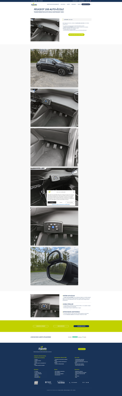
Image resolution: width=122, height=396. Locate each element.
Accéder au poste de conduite (40, 365)
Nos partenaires (57, 374)
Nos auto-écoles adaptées (59, 373)
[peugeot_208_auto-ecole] (54, 87)
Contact (79, 4)
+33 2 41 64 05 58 (74, 382)
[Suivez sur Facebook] (84, 382)
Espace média (60, 390)
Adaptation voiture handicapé (53, 4)
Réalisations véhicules (79, 371)
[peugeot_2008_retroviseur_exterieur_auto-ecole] (54, 285)
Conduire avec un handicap (39, 357)
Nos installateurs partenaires (60, 371)
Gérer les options (70, 202)
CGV (71, 390)
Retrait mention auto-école (79, 365)
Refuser (61, 202)
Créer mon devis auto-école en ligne (76, 34)
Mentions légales (67, 390)
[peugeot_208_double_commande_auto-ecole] (54, 205)
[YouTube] (35, 1)
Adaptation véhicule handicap (40, 355)
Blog (76, 377)
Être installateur (57, 372)
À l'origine (36, 371)
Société (68, 4)
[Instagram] (33, 1)
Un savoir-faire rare (38, 372)
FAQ (76, 374)
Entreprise (36, 369)
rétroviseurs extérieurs (70, 314)
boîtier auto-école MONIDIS (68, 297)
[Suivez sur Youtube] (88, 382)
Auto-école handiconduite (79, 360)
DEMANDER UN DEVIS (81, 326)
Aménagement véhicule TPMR (60, 357)
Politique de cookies (55, 204)
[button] (73, 192)
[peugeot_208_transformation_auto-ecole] (44, 41)
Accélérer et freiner (38, 360)
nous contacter (61, 326)
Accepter (51, 202)
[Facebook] (31, 1)
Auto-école (63, 4)
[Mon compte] (86, 1)
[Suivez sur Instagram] (83, 382)
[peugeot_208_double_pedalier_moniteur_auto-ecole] (54, 166)
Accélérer (36, 359)
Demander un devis (85, 4)
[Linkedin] (36, 1)
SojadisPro (36, 374)
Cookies (74, 390)
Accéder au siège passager (59, 363)
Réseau (55, 369)
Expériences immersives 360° (80, 373)
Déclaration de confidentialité (64, 204)
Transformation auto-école (79, 359)
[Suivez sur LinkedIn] (86, 382)
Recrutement (37, 377)
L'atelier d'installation (38, 373)
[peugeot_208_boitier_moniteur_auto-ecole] (54, 245)
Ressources (74, 4)
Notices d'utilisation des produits (80, 372)
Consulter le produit (40, 326)
